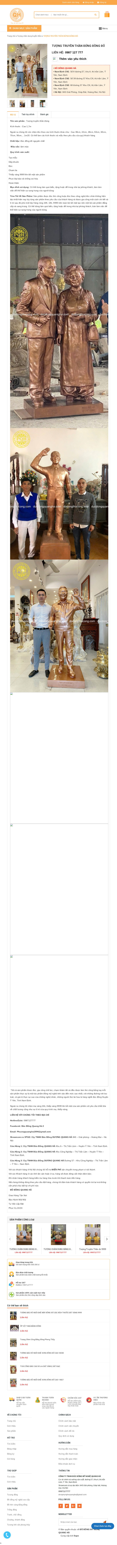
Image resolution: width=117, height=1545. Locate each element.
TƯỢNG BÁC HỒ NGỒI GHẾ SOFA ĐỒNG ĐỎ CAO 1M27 (41, 1380)
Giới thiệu (11, 1426)
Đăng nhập (89, 2)
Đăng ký (103, 2)
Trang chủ (11, 1421)
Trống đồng (12, 1510)
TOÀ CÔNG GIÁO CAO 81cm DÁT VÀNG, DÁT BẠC (40, 1366)
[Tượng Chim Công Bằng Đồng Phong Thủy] (13, 1342)
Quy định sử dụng (66, 1436)
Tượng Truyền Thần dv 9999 (92, 1249)
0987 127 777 (74, 52)
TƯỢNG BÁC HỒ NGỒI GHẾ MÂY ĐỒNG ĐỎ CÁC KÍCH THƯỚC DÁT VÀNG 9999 (51, 1313)
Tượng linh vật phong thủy (18, 1525)
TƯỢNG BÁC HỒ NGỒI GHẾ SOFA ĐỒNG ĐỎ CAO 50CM (42, 1353)
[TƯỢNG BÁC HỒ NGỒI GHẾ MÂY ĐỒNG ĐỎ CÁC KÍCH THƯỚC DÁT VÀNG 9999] (13, 1315)
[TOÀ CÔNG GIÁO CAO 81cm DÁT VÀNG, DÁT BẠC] (13, 1369)
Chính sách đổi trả (66, 1431)
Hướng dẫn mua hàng (67, 1449)
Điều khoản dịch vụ (66, 1464)
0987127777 (28, 1285)
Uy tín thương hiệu (100, 1399)
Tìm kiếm (11, 1444)
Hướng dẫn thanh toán (68, 1454)
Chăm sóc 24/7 (74, 1398)
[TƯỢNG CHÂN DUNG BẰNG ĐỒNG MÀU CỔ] (24, 1234)
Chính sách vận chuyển (68, 1426)
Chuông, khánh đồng (16, 1520)
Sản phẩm (11, 1431)
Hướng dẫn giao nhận (67, 1459)
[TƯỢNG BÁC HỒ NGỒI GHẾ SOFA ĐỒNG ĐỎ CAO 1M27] (13, 1383)
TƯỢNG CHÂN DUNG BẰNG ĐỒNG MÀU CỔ (29, 1249)
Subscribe (105, 1522)
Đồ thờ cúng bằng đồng (17, 1505)
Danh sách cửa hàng (70, 2)
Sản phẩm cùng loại (21, 1219)
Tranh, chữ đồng (14, 1515)
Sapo (76, 1536)
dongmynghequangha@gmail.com (72, 1495)
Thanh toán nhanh (48, 1399)
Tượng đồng (12, 1495)
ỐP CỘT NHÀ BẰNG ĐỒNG (30, 1326)
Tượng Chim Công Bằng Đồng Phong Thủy (37, 1340)
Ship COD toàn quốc (23, 1399)
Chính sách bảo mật (67, 1421)
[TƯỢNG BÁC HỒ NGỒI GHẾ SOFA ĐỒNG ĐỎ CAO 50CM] (13, 1356)
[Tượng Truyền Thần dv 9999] (92, 1234)
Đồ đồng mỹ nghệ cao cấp (18, 1500)
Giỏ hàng (11, 1459)
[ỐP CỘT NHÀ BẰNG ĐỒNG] (14, 1328)
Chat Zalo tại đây (102, 1526)
